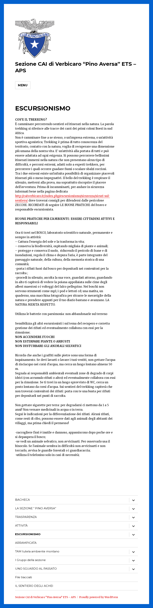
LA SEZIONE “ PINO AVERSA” (35, 508)
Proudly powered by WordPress (98, 597)
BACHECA (22, 499)
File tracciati (23, 577)
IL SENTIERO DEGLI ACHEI (34, 586)
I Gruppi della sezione (30, 560)
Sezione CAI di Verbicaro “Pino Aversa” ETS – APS (45, 597)
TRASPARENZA (26, 517)
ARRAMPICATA (26, 543)
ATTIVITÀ (21, 525)
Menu (23, 85)
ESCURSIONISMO (27, 534)
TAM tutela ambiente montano (37, 551)
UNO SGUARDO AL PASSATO (36, 568)
